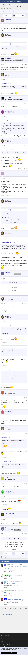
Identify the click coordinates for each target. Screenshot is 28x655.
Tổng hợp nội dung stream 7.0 (17, 575)
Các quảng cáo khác (13, 602)
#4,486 (25, 116)
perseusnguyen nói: (7, 150)
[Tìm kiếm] (26, 1)
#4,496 (25, 433)
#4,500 (25, 533)
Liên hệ (2, 641)
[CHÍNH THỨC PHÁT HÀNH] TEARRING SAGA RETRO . (13, 583)
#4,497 (25, 483)
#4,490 (25, 238)
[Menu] (2, 1)
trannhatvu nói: (6, 44)
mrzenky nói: (5, 121)
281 (19, 15)
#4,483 (25, 64)
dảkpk (3, 9)
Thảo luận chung (12, 570)
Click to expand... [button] (14, 222)
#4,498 (25, 496)
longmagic (6, 585)
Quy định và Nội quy (5, 644)
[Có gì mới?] (23, 1)
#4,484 (25, 79)
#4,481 (25, 25)
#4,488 (25, 178)
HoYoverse (10, 577)
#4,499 (25, 519)
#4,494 (25, 397)
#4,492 (25, 303)
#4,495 (25, 417)
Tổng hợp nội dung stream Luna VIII (15, 591)
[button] (14, 638)
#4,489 (25, 206)
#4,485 (25, 103)
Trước (6, 15)
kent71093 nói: (5, 461)
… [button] (11, 15)
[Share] (22, 25)
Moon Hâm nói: (6, 326)
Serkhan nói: (5, 369)
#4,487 (25, 145)
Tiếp (23, 15)
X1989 (5, 577)
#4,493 (25, 322)
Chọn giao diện (5, 635)
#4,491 (25, 278)
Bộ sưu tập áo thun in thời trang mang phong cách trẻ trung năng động (14, 600)
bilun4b (5, 570)
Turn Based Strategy (14, 585)
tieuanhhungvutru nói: (7, 242)
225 (14, 15)
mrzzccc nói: (5, 437)
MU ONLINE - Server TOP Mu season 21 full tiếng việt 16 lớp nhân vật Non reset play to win (15, 566)
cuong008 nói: (5, 83)
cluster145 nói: (5, 210)
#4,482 (25, 40)
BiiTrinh (6, 602)
